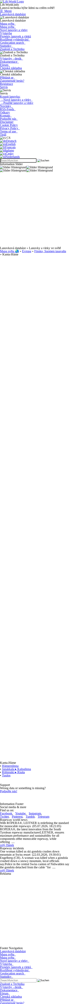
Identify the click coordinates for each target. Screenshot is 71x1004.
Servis (4, 87)
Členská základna (11, 68)
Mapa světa (8, 23)
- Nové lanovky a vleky (16, 99)
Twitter (4, 816)
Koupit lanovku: (10, 96)
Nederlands (13, 156)
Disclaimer (6, 122)
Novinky (6, 106)
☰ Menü (6, 11)
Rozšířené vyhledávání (15, 39)
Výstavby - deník (11, 58)
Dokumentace (9, 61)
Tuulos (6, 775)
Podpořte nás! (8, 791)
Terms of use (9, 131)
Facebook (6, 813)
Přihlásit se (7, 77)
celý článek (7, 845)
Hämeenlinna (10, 766)
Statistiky (6, 46)
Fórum (5, 65)
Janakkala (16, 769)
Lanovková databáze (13, 14)
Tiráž (3, 134)
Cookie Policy (9, 125)
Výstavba (6, 33)
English (11, 144)
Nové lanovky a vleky (14, 30)
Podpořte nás (9, 118)
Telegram (43, 816)
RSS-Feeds (8, 109)
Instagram (35, 813)
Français (10, 147)
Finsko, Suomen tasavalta (50, 251)
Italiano (9, 150)
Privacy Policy (10, 128)
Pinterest (17, 816)
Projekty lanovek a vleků (15, 36)
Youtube (20, 813)
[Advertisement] (35, 211)
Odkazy (5, 112)
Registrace (6, 84)
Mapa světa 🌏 (9, 251)
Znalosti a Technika (12, 49)
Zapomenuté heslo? (12, 80)
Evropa (26, 251)
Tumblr (30, 816)
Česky (10, 153)
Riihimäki (13, 772)
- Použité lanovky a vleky (16, 103)
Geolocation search (12, 42)
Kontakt (6, 115)
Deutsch (11, 141)
